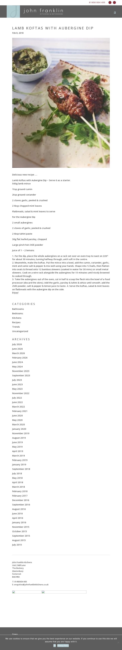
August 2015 (19, 540)
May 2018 (17, 477)
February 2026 (20, 357)
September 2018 (21, 468)
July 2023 (17, 379)
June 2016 (17, 513)
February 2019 (20, 460)
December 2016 (20, 500)
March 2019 (18, 455)
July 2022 (17, 397)
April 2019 (17, 451)
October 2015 (19, 531)
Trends (16, 326)
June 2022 (17, 402)
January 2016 (19, 522)
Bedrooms (17, 313)
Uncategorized (20, 331)
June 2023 (17, 384)
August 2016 (19, 509)
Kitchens (16, 317)
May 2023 (17, 388)
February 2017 (20, 495)
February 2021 (20, 411)
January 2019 (19, 464)
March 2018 (18, 486)
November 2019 (20, 433)
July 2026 (17, 344)
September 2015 (21, 535)
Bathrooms (18, 308)
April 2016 (17, 517)
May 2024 (17, 366)
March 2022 (18, 406)
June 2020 (17, 415)
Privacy (15, 634)
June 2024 (17, 362)
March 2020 (18, 424)
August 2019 (19, 437)
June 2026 (17, 348)
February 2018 (20, 491)
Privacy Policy (63, 645)
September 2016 (21, 504)
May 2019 (17, 446)
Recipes (16, 322)
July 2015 (17, 544)
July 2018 (17, 473)
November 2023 (20, 370)
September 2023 (21, 375)
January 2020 (19, 428)
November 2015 (20, 526)
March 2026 (18, 353)
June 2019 (17, 442)
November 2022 (20, 393)
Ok (54, 645)
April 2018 (17, 482)
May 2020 (17, 419)
